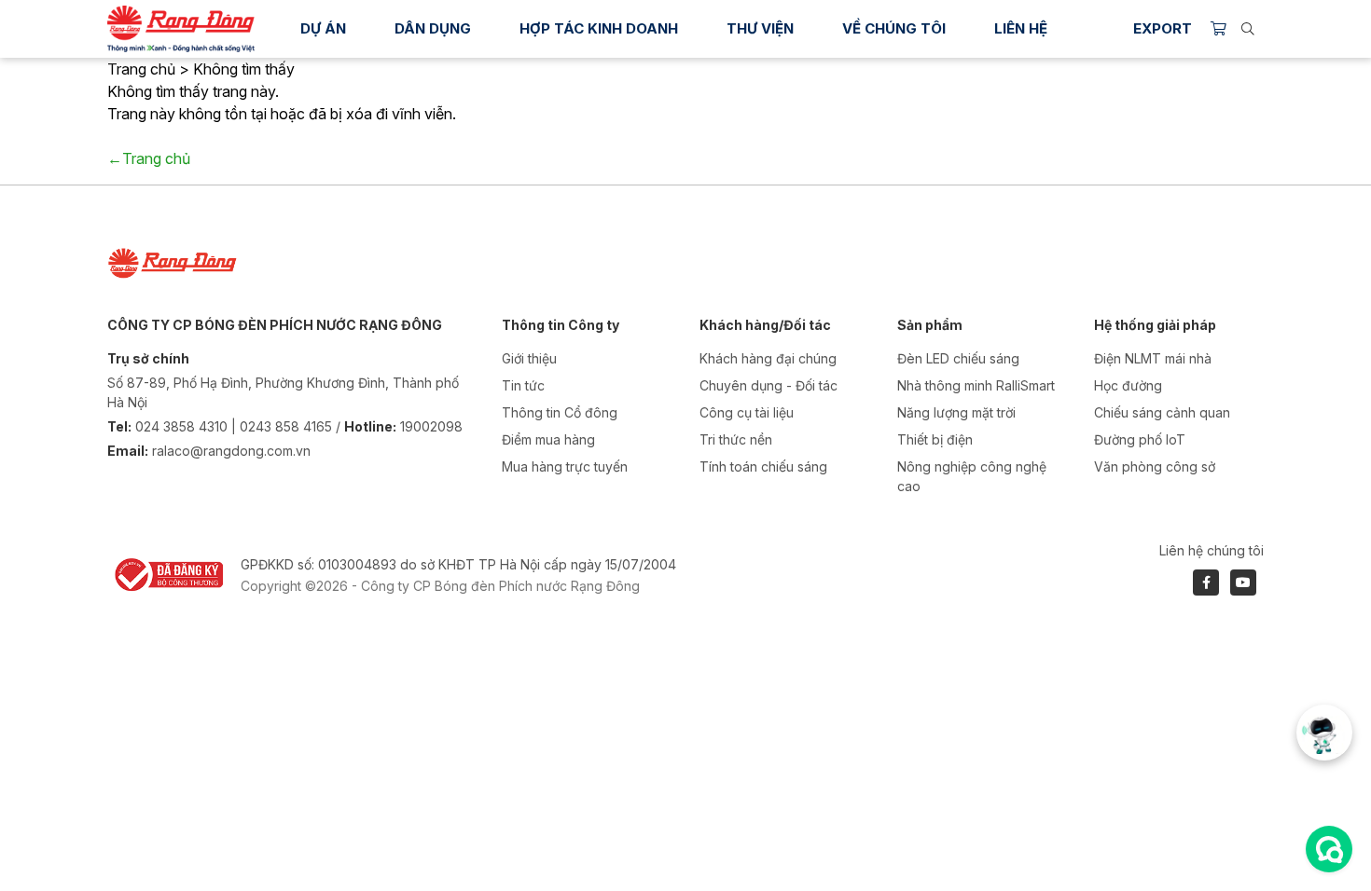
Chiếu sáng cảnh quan (1162, 412)
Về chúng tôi (894, 28)
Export (1162, 28)
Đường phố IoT (1139, 439)
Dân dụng (433, 28)
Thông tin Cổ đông (559, 412)
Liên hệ (1020, 28)
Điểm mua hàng (548, 439)
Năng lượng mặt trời (956, 412)
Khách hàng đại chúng (768, 358)
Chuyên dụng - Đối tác (768, 385)
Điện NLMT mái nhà (1153, 358)
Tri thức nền (735, 439)
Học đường (1128, 385)
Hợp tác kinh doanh (598, 28)
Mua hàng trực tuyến (565, 466)
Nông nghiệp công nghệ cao (971, 476)
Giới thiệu (529, 358)
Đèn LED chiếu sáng (958, 358)
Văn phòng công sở (1154, 466)
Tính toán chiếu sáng (763, 466)
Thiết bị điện (935, 439)
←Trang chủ (148, 158)
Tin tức (523, 385)
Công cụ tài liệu (746, 412)
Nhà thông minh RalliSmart (976, 385)
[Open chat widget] (1329, 849)
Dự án (323, 28)
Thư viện (760, 28)
